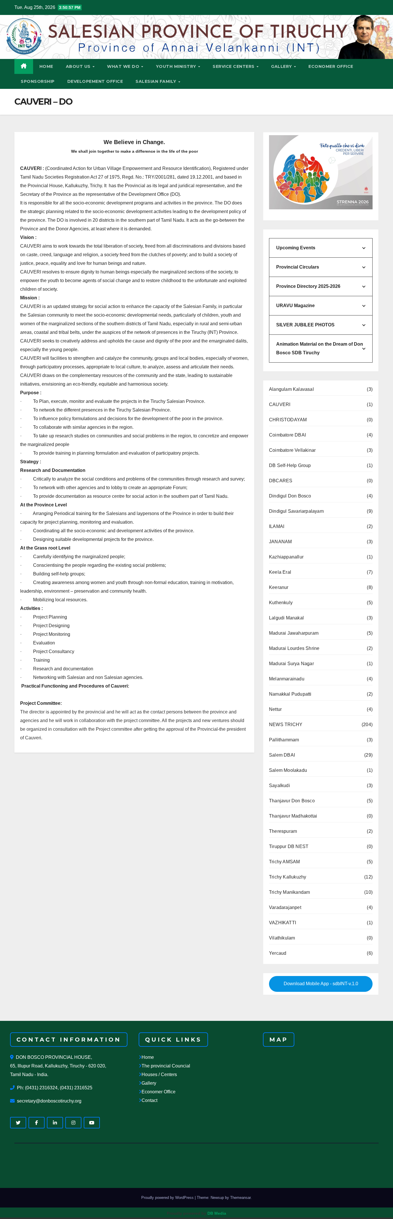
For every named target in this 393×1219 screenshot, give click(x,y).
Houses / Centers (159, 1074)
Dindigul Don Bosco (290, 495)
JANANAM (280, 541)
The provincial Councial (166, 1065)
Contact (149, 1100)
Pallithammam (284, 739)
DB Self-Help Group (290, 465)
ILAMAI (276, 526)
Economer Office (158, 1091)
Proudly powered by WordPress (168, 1197)
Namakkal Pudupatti (290, 694)
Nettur (275, 709)
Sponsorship (38, 81)
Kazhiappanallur (286, 556)
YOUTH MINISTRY (177, 66)
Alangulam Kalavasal (291, 389)
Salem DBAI (282, 755)
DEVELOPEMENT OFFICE (95, 81)
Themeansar (240, 1197)
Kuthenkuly (281, 602)
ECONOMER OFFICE (330, 66)
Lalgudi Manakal (286, 617)
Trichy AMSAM (284, 861)
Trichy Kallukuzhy (287, 876)
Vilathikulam (282, 937)
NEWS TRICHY (285, 724)
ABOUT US (79, 66)
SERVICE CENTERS (234, 66)
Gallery (149, 1083)
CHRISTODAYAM (288, 419)
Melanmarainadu (286, 678)
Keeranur (279, 587)
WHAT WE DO (124, 66)
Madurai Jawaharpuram (293, 633)
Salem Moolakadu (288, 770)
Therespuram (283, 831)
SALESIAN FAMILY (157, 81)
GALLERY (282, 66)
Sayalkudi (279, 785)
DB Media (216, 1213)
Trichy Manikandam (289, 892)
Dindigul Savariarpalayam (296, 511)
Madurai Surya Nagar (291, 663)
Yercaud (277, 953)
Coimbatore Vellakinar (292, 450)
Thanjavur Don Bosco (292, 800)
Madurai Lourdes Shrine (294, 648)
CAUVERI (279, 404)
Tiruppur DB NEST (288, 846)
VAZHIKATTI (282, 922)
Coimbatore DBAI (287, 435)
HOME (46, 66)
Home (148, 1057)
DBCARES (280, 480)
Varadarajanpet (285, 907)
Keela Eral (280, 572)
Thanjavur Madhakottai (293, 816)
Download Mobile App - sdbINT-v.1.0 (321, 983)
